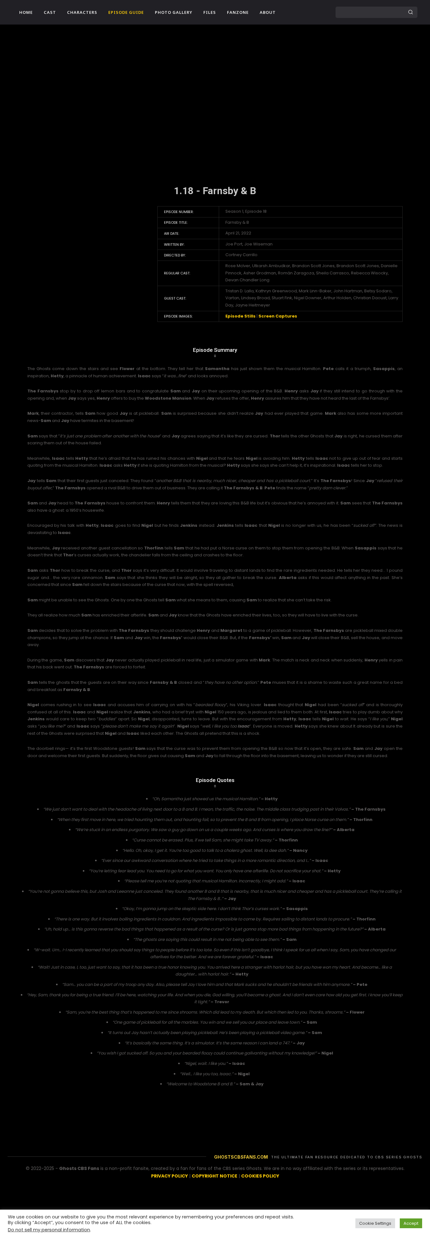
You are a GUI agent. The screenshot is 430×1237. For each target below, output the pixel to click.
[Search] (410, 12)
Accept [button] (411, 1223)
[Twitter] (310, 12)
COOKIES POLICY (260, 1176)
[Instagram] (298, 12)
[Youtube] (322, 12)
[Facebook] (286, 12)
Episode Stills (240, 316)
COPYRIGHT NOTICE (214, 1176)
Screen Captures (277, 316)
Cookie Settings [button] (375, 1223)
